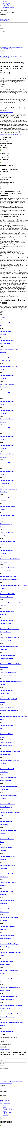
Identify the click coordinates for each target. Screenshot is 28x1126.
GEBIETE (5, 4)
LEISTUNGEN (7, 3)
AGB (4, 1111)
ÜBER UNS (6, 5)
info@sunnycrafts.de (5, 20)
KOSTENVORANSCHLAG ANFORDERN (11, 56)
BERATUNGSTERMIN (9, 7)
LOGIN (5, 1113)
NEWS (4, 1105)
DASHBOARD (7, 1112)
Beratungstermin (4, 1101)
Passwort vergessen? (5, 1049)
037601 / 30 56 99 (4, 19)
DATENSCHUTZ (7, 1109)
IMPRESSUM (6, 1108)
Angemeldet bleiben (6, 1044)
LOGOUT (5, 1115)
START (5, 1)
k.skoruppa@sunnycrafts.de (6, 112)
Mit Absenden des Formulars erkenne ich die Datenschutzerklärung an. (11, 47)
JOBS (4, 1107)
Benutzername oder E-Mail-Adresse (8, 1037)
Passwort (2, 1041)
